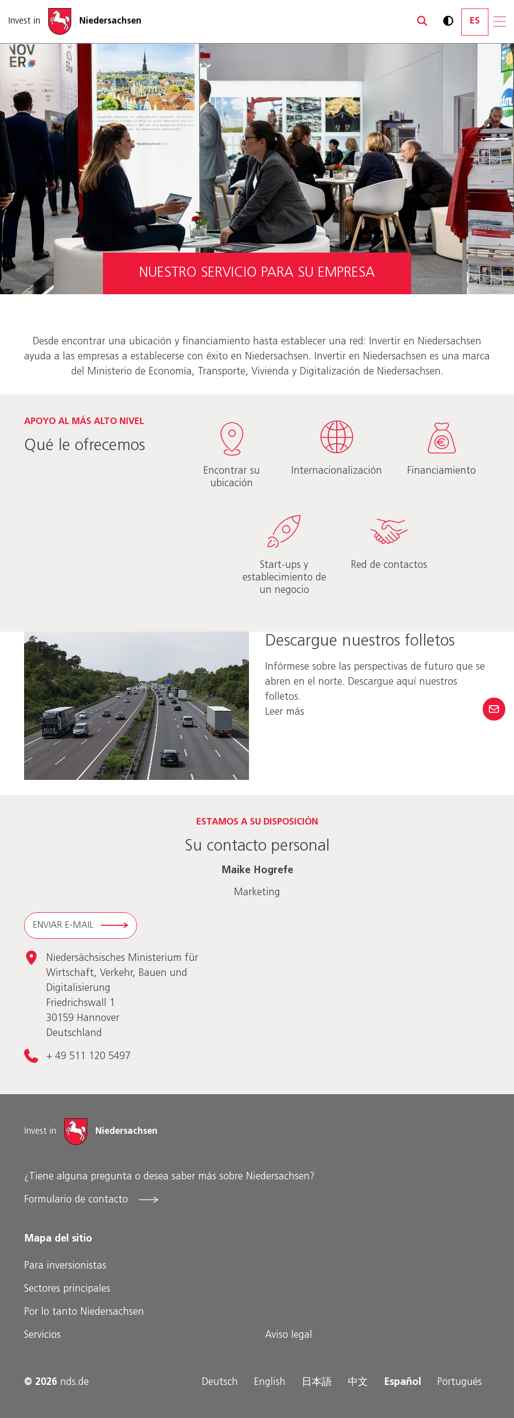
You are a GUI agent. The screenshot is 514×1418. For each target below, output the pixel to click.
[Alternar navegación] (499, 22)
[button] (417, 22)
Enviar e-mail (63, 925)
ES (475, 21)
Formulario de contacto (77, 1200)
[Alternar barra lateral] (493, 709)
